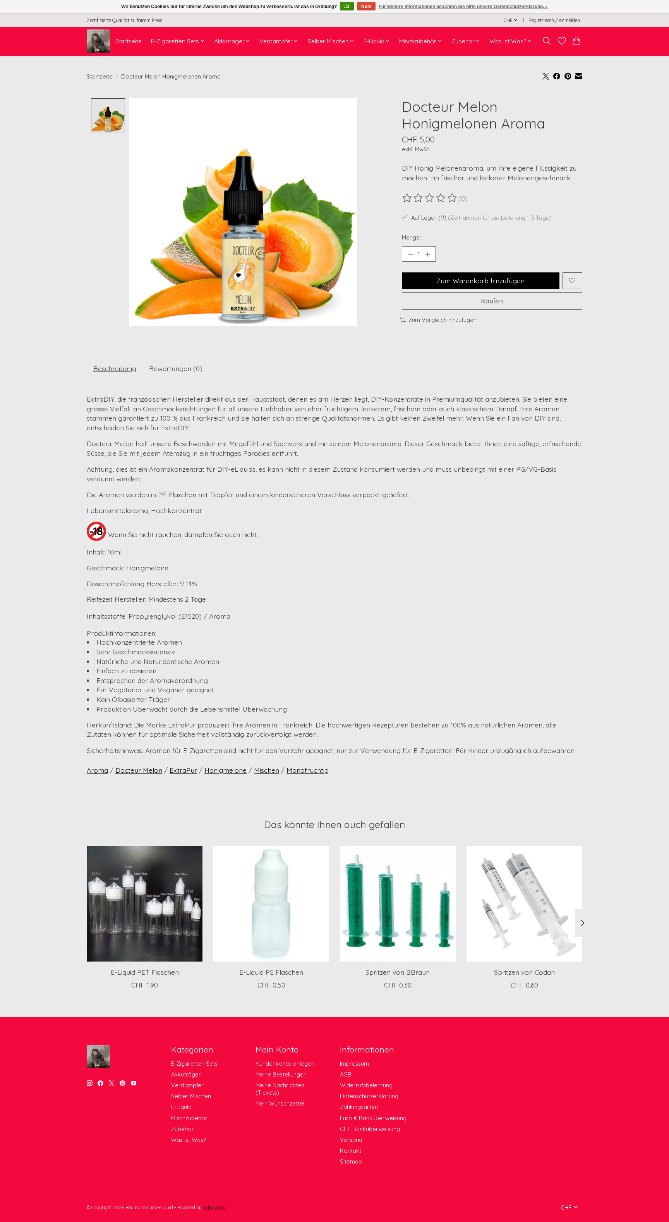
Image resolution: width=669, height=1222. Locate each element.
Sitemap (351, 1161)
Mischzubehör (189, 1118)
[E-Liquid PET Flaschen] (144, 904)
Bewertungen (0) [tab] (175, 368)
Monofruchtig (307, 770)
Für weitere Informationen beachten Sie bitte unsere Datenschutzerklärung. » (463, 6)
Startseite (128, 41)
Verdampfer (187, 1085)
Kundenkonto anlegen (285, 1063)
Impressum (354, 1063)
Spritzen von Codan (524, 972)
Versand (351, 1139)
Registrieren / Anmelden (554, 20)
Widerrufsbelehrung (366, 1085)
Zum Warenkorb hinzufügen (480, 280)
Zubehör (182, 1129)
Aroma (97, 770)
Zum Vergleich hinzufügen (442, 319)
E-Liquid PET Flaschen (145, 972)
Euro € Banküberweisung (373, 1118)
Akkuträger (186, 1074)
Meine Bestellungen (281, 1074)
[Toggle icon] (546, 41)
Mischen (266, 770)
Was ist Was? (188, 1139)
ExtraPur (183, 770)
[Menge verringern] (410, 253)
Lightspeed (214, 1207)
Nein (366, 6)
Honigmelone (225, 770)
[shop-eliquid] (98, 41)
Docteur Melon (138, 770)
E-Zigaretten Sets (194, 1063)
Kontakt (350, 1150)
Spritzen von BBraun (397, 972)
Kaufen (492, 300)
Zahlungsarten (359, 1107)
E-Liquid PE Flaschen (271, 972)
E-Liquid (181, 1107)
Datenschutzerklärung (369, 1096)
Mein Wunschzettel (280, 1103)
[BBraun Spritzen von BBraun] (398, 904)
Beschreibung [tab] (114, 368)
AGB (346, 1074)
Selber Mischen (191, 1096)
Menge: (411, 237)
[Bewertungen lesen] (430, 198)
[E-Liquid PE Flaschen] (271, 904)
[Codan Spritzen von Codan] (524, 904)
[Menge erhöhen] (427, 253)
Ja (347, 6)
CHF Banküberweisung (370, 1129)
